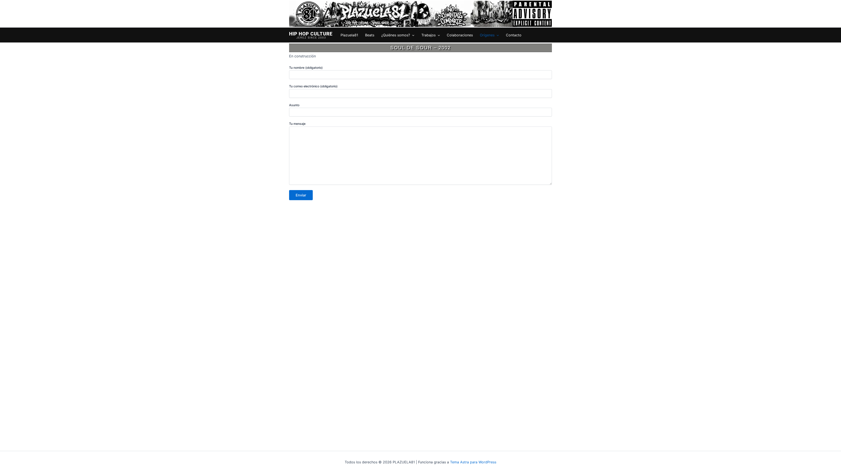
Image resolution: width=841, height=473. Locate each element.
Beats (369, 35)
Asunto (294, 105)
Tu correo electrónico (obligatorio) (313, 86)
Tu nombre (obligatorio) (306, 67)
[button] (412, 35)
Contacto (513, 35)
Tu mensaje (297, 123)
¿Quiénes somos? (395, 35)
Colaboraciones (460, 35)
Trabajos (428, 35)
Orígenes (487, 35)
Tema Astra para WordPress (473, 462)
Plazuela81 (349, 35)
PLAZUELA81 (311, 34)
